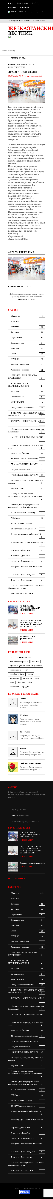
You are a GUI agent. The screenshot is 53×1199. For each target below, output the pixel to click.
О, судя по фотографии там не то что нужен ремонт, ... (32, 751)
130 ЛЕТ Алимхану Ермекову (23, 529)
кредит (25, 686)
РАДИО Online (16, 11)
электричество (24, 657)
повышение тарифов (19, 661)
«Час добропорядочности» (22, 407)
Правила (12, 7)
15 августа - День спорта (21, 580)
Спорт (13, 354)
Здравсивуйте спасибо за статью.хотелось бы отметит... (31, 703)
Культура (15, 348)
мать (12, 682)
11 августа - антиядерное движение (26, 566)
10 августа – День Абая (20, 556)
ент (26, 670)
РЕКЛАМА (15, 518)
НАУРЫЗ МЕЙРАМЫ (20, 453)
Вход (10, 3)
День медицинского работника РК (26, 534)
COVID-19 (15, 359)
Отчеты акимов (17, 397)
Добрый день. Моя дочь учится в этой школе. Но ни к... (31, 736)
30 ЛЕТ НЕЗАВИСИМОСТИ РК (24, 475)
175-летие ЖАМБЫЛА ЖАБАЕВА (24, 464)
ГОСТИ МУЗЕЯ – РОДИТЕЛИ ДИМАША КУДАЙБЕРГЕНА (30, 608)
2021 (19, 64)
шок (37, 678)
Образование (16, 337)
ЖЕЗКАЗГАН (27, 678)
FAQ (34, 3)
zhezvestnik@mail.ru (20, 815)
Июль (24, 64)
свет (12, 657)
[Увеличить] (26, 268)
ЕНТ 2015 (35, 661)
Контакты (24, 7)
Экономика (15, 321)
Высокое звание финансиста (27, 638)
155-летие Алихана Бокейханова (24, 459)
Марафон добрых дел (20, 550)
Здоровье (15, 332)
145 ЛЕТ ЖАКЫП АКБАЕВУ (22, 523)
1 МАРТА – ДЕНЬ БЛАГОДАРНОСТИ (27, 437)
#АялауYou (14, 686)
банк (31, 682)
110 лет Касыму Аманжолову (23, 513)
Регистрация (22, 3)
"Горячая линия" (17, 488)
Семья (30, 674)
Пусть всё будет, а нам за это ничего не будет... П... (31, 766)
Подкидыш (14, 678)
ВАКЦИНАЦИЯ (17, 402)
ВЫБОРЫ (15, 391)
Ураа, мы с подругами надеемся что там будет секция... (30, 719)
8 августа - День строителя (22, 561)
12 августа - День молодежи (23, 574)
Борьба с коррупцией (20, 364)
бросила (21, 682)
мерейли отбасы (17, 674)
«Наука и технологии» (20, 469)
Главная (11, 64)
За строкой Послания (20, 370)
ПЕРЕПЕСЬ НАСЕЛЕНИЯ (22, 593)
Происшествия (17, 343)
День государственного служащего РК (28, 542)
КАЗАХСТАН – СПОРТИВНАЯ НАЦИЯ (27, 421)
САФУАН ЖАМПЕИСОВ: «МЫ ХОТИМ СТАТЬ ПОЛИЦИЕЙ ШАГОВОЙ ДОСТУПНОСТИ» (31, 623)
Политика (15, 327)
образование (15, 670)
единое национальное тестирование (26, 666)
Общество (15, 316)
